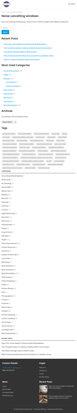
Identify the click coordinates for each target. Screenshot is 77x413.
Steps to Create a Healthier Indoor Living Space (22, 59)
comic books (6, 137)
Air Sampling (11, 82)
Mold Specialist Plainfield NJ (10, 157)
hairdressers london (8, 140)
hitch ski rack (50, 140)
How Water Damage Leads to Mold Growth (20, 52)
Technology (8, 101)
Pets (3, 292)
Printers (5, 300)
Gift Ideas (5, 236)
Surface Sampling (8, 315)
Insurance (5, 251)
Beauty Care (6, 191)
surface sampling (12, 86)
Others (4, 284)
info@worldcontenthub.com (12, 368)
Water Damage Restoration (55, 164)
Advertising (6, 179)
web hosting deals (30, 168)
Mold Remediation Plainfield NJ (11, 154)
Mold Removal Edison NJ (28, 154)
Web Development (9, 333)
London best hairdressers (10, 147)
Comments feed (7, 392)
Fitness (4, 228)
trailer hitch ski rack (8, 164)
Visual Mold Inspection (39, 164)
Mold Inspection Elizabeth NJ (27, 151)
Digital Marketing (8, 213)
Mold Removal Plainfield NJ (45, 154)
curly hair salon (40, 137)
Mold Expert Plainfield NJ (9, 151)
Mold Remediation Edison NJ (58, 151)
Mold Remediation (10, 105)
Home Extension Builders (9, 144)
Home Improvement (11, 71)
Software (5, 311)
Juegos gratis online (60, 144)
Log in (4, 386)
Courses (5, 210)
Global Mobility (62, 137)
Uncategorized (7, 330)
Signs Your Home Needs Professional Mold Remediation (25, 44)
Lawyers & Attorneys (9, 254)
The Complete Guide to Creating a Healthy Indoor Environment (28, 48)
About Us (42, 367)
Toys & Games (7, 326)
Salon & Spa (8, 90)
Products (5, 303)
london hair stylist (24, 147)
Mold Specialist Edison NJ (62, 154)
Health (6, 75)
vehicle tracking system (23, 164)
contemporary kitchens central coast (23, 137)
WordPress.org (7, 395)
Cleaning (64, 134)
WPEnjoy (43, 409)
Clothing (5, 206)
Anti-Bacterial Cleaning (9, 134)
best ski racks (55, 134)
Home (3, 12)
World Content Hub (25, 409)
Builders (5, 195)
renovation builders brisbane (11, 161)
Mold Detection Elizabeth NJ (56, 147)
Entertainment (7, 225)
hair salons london (22, 140)
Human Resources (8, 247)
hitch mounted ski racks (36, 140)
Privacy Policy (44, 377)
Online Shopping (8, 281)
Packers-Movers (8, 288)
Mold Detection (7, 266)
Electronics (6, 221)
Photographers (7, 296)
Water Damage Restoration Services (12, 168)
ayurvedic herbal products (41, 134)
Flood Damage (51, 137)
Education (5, 217)
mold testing (6, 277)
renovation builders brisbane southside (33, 161)
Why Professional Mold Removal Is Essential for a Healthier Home (29, 55)
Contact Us (43, 371)
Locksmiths (6, 258)
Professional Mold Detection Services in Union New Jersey (36, 157)
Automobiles (8, 93)
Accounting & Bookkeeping (12, 176)
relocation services (60, 157)
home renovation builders (26, 144)
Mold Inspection (8, 270)
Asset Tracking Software (24, 134)
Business (7, 78)
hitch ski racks (60, 140)
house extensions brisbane (44, 144)
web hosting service (43, 168)
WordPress (59, 409)
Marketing (7, 97)
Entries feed (6, 389)
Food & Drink (7, 232)
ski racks (49, 161)
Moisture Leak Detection (39, 147)
